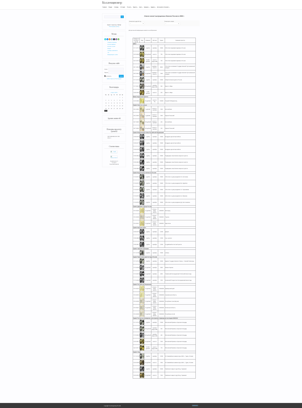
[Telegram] (112, 39)
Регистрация (112, 26)
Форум (109, 48)
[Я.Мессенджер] (105, 39)
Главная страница (112, 42)
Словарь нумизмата (112, 50)
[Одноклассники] (110, 39)
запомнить (108, 76)
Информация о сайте (112, 54)
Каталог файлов (111, 44)
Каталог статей (111, 46)
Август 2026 (114, 92)
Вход (118, 26)
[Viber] (116, 39)
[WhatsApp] (118, 39)
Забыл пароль (110, 78)
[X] (114, 39)
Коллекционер (112, 3)
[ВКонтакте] (107, 39)
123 (108, 52)
